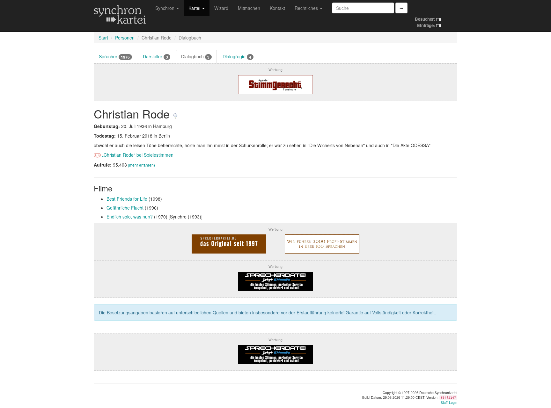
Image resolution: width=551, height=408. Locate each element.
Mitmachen (249, 8)
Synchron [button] (165, 8)
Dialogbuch (195, 56)
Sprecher (114, 56)
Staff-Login (449, 402)
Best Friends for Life (127, 199)
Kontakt (277, 8)
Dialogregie (237, 56)
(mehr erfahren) (141, 165)
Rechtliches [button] (307, 8)
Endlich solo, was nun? (130, 216)
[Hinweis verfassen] (175, 113)
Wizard (221, 8)
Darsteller (155, 56)
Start (103, 37)
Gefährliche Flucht (125, 207)
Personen (125, 37)
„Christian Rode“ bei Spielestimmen (137, 155)
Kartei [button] (195, 8)
